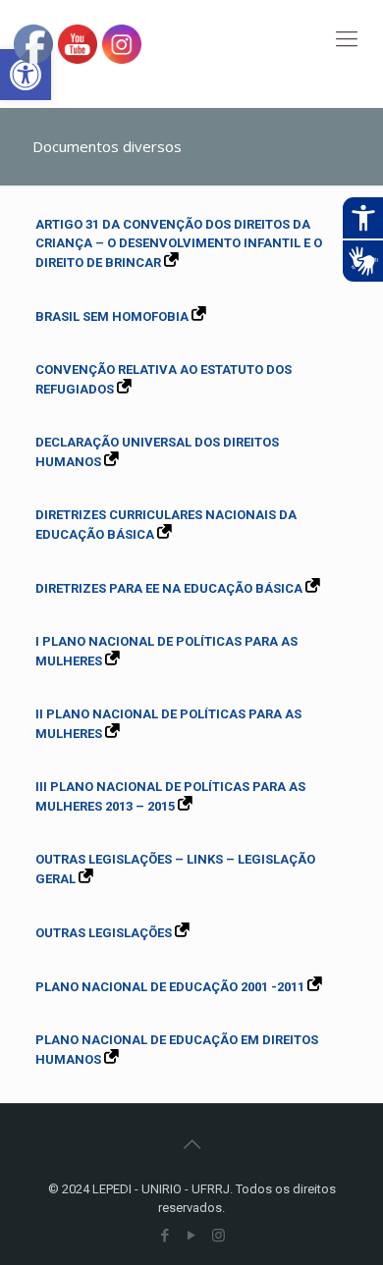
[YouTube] (192, 1235)
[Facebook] (165, 1235)
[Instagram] (218, 1235)
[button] (25, 74)
